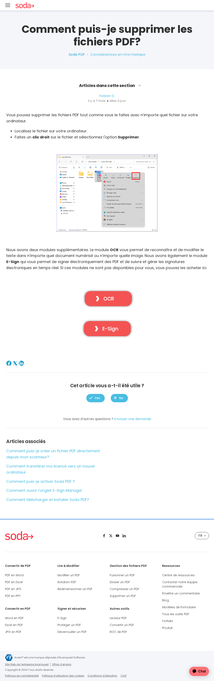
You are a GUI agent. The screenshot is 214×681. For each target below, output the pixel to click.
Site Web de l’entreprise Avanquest (27, 664)
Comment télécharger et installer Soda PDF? (47, 499)
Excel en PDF (14, 625)
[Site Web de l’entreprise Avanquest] (9, 657)
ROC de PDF (118, 632)
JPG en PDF (13, 632)
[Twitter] (110, 535)
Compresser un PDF (124, 589)
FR (200, 535)
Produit (167, 628)
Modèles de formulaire (179, 607)
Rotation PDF (66, 582)
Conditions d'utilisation (102, 675)
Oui (95, 398)
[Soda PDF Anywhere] (19, 535)
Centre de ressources (178, 575)
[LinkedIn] (21, 363)
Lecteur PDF (118, 618)
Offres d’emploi (61, 664)
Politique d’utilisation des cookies (63, 675)
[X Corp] (15, 363)
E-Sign (62, 618)
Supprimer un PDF (123, 596)
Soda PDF (77, 54)
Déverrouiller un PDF (72, 632)
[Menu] (8, 5)
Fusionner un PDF (122, 575)
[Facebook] (8, 363)
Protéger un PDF (69, 625)
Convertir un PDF (122, 625)
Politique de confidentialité (22, 675)
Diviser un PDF (120, 582)
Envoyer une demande (132, 419)
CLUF (124, 675)
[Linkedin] (124, 535)
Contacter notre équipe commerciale (179, 584)
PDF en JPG (13, 589)
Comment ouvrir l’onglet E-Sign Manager (44, 490)
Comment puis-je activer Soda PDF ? (40, 481)
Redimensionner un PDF (74, 589)
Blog (165, 600)
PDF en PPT (12, 596)
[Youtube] (117, 535)
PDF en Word (14, 575)
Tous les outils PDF (175, 614)
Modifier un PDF (68, 575)
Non (119, 398)
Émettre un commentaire (181, 593)
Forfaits (167, 621)
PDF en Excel (14, 582)
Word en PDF (14, 618)
